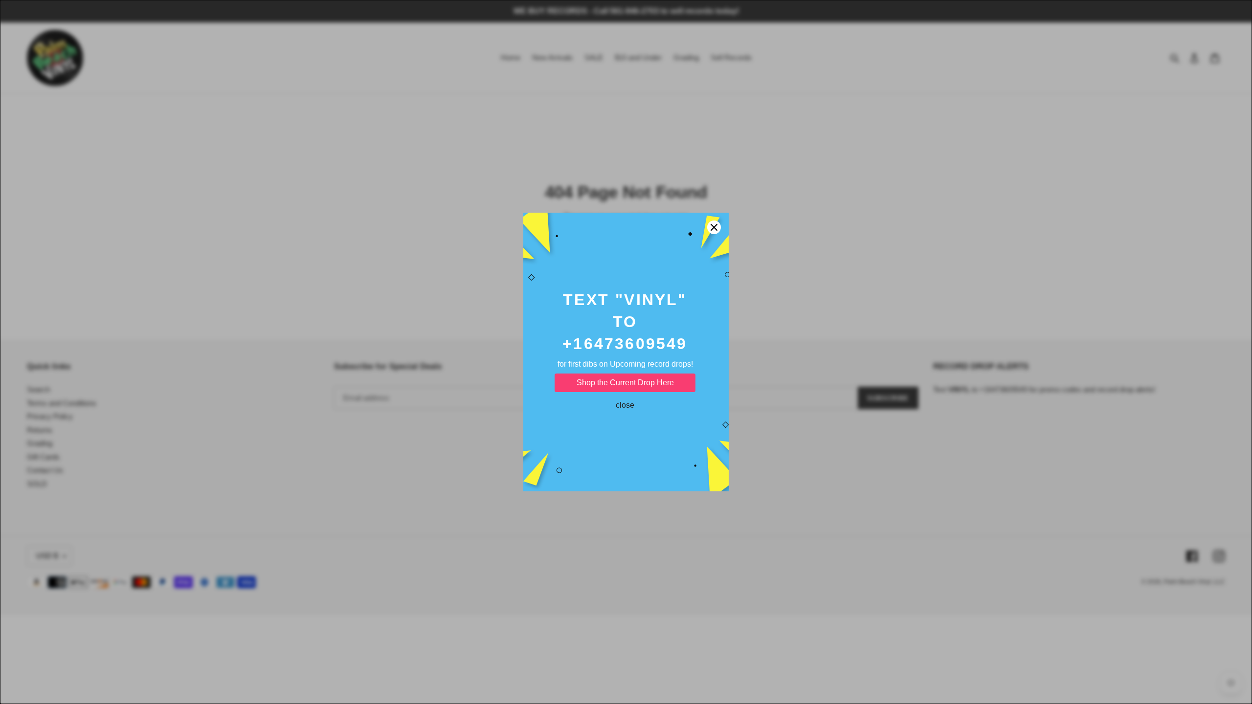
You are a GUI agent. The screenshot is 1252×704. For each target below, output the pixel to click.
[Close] (714, 227)
